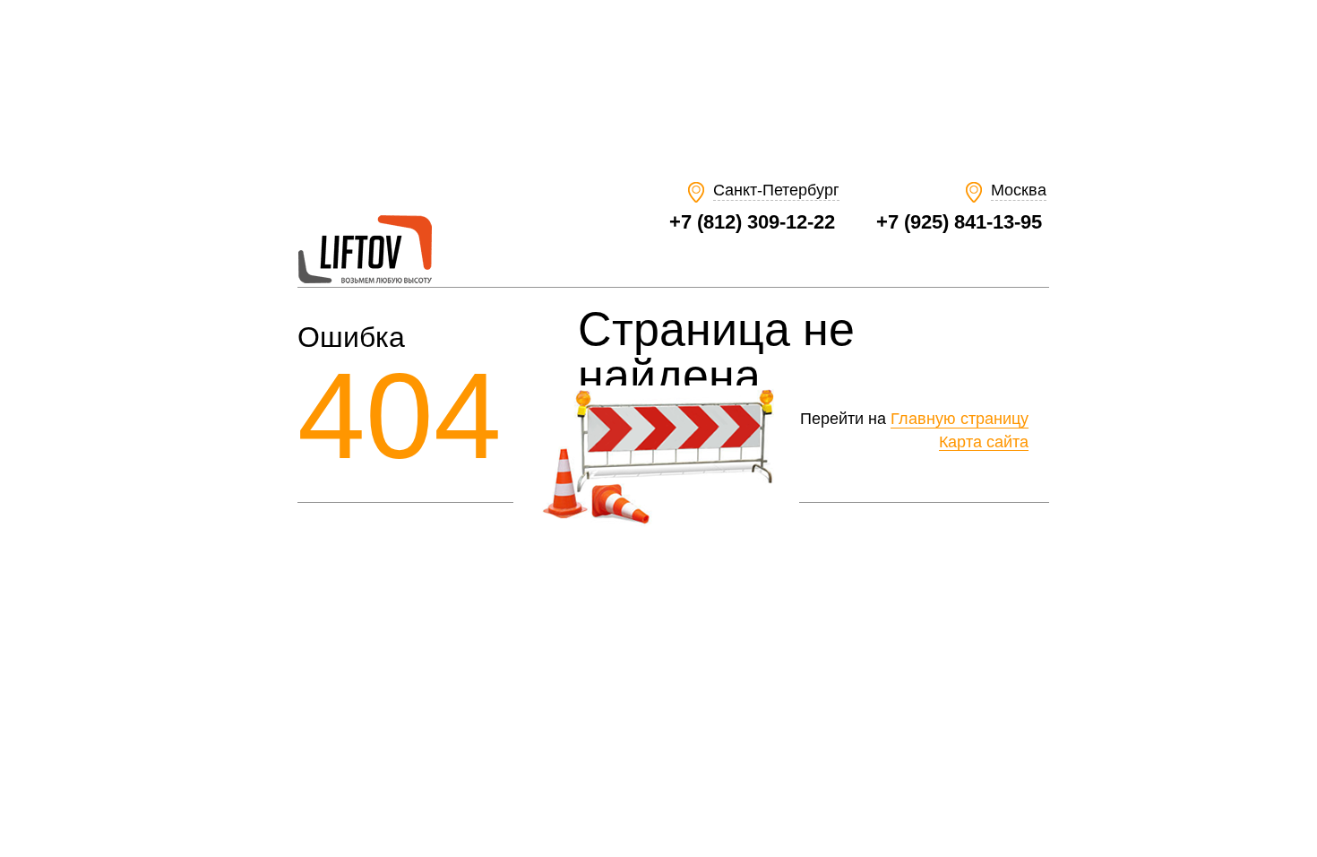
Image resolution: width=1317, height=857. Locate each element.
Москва (1018, 190)
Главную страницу (960, 419)
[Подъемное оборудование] (365, 279)
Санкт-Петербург (776, 190)
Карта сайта (984, 442)
